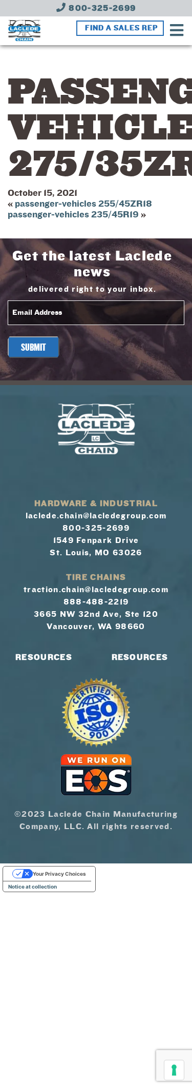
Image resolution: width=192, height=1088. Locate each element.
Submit (33, 347)
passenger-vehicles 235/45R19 (73, 214)
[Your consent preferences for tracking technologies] (174, 1070)
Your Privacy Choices (59, 874)
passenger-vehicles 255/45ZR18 (83, 203)
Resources (43, 657)
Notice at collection (32, 886)
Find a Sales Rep (121, 28)
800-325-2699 (101, 8)
